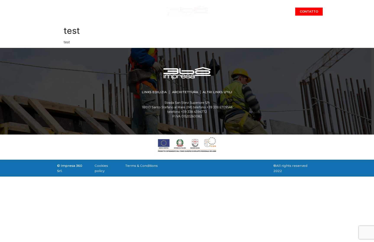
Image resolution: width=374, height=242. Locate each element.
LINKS (265, 11)
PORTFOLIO (226, 11)
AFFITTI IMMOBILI (144, 11)
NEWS (248, 11)
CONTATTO (309, 11)
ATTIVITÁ (115, 11)
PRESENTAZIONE (86, 11)
